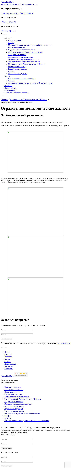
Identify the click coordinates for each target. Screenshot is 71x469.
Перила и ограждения (13, 406)
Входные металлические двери (21, 78)
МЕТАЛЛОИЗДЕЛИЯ (17, 73)
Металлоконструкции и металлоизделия (22, 413)
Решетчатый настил (16, 66)
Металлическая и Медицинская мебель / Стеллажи (30, 83)
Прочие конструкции (13, 408)
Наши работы (10, 88)
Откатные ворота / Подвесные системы (25, 52)
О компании (9, 90)
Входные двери (14, 40)
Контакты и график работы (16, 93)
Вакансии (8, 366)
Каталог (7, 354)
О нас (6, 352)
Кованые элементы (16, 47)
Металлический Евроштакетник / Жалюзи (26, 64)
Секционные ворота (17, 54)
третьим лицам (63, 343)
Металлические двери (14, 411)
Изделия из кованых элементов (21, 50)
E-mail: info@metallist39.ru (26, 4)
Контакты (8, 369)
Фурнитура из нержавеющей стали (23, 59)
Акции (7, 76)
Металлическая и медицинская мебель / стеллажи (30, 45)
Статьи (7, 361)
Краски (11, 71)
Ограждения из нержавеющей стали (24, 62)
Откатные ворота (11, 392)
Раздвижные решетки (17, 69)
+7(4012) (8, 22)
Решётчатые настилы (13, 389)
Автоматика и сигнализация (20, 57)
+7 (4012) (9, 13)
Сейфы (11, 42)
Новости (8, 85)
